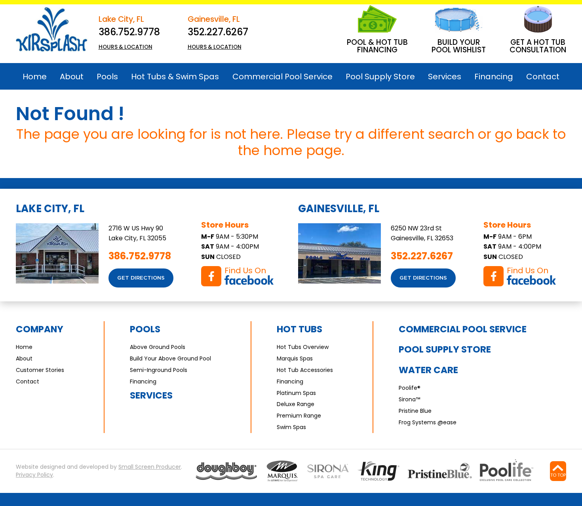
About (24, 358)
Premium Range (299, 416)
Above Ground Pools (157, 347)
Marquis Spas (295, 358)
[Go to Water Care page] (378, 471)
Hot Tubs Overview (303, 347)
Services (151, 395)
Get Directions (141, 278)
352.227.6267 (218, 31)
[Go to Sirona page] (328, 471)
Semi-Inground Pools (158, 370)
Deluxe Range (295, 404)
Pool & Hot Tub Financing (377, 46)
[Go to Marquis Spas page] (282, 471)
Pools (145, 329)
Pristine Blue (415, 411)
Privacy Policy (34, 475)
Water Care (428, 370)
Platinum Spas (296, 393)
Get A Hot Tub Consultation (538, 46)
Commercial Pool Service (463, 329)
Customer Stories (40, 370)
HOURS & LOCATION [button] (125, 47)
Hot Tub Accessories (305, 370)
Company (39, 329)
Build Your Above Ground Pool (170, 358)
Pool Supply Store (445, 349)
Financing (143, 381)
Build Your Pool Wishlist (459, 46)
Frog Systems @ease (427, 422)
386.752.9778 (129, 31)
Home (24, 347)
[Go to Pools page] (226, 471)
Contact (27, 381)
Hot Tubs (299, 329)
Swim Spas (291, 427)
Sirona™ (409, 399)
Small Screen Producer (149, 467)
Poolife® (409, 388)
